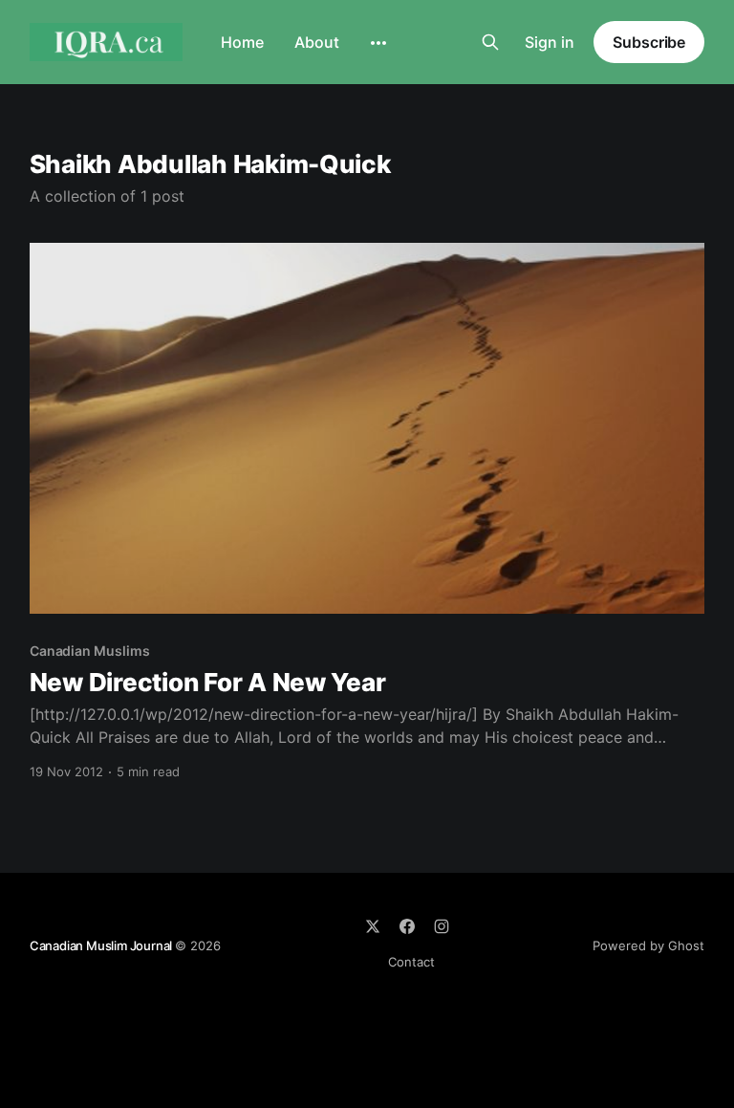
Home (242, 42)
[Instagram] (441, 926)
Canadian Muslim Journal (102, 945)
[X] (372, 926)
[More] (378, 43)
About (316, 42)
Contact (411, 961)
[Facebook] (407, 926)
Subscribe (649, 42)
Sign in (549, 42)
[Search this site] (490, 42)
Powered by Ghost (648, 945)
